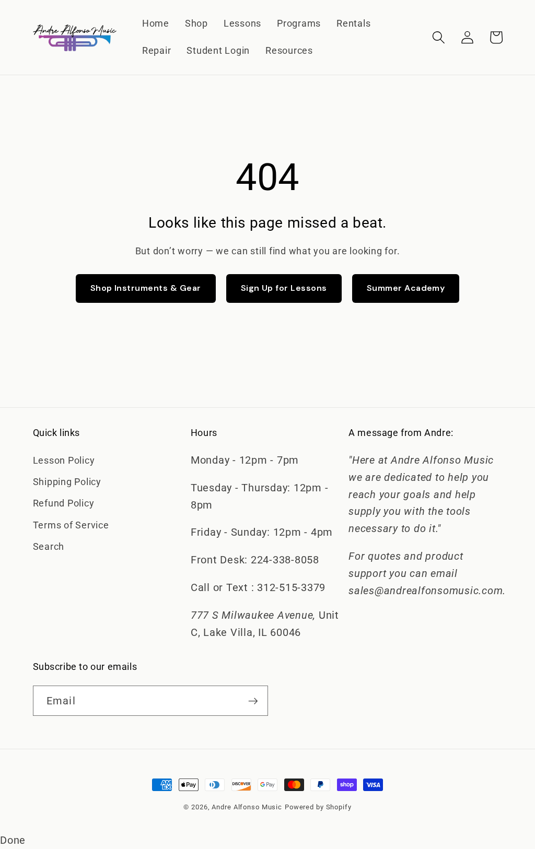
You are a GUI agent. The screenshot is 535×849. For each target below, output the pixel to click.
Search (49, 546)
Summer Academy (406, 287)
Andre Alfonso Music (247, 807)
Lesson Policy (64, 460)
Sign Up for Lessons (284, 287)
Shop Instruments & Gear (145, 287)
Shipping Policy (67, 482)
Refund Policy (64, 503)
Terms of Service (71, 525)
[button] (438, 37)
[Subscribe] (253, 701)
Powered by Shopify (318, 807)
